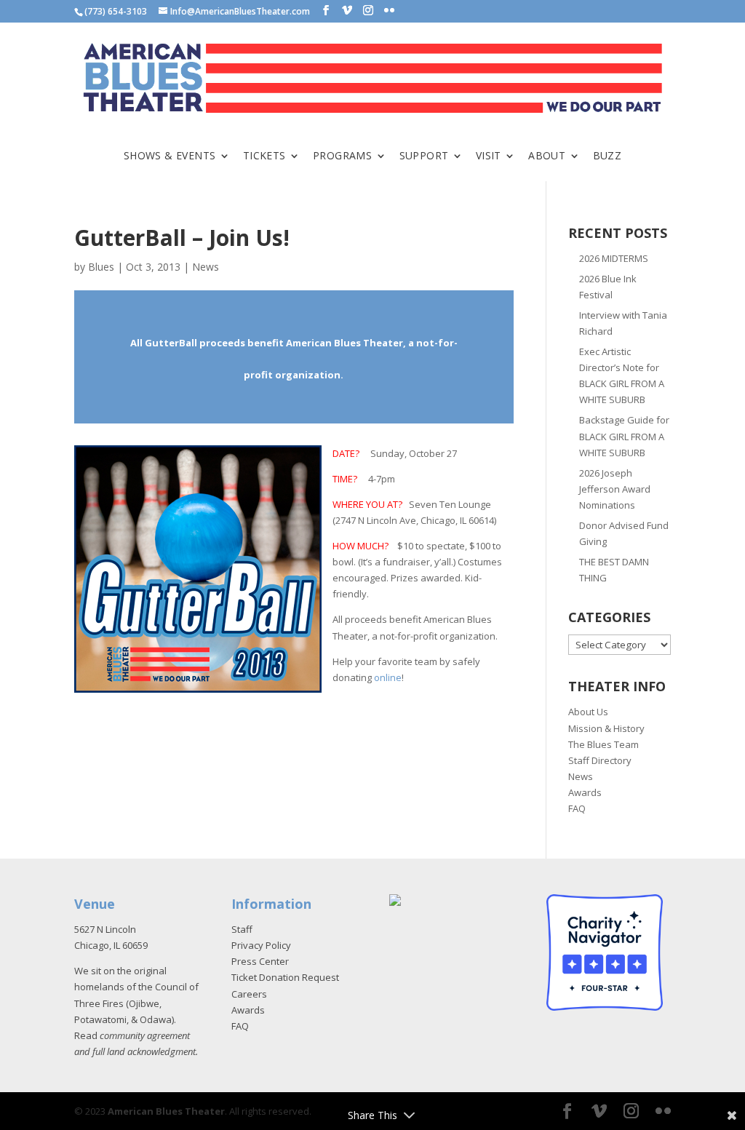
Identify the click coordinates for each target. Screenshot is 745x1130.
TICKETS (264, 156)
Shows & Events (170, 156)
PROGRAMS (342, 156)
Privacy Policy (261, 945)
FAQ (577, 808)
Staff (241, 929)
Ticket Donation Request (285, 977)
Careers (249, 993)
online (388, 677)
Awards (585, 792)
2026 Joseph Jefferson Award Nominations (614, 489)
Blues (101, 267)
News (205, 267)
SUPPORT (424, 156)
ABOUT (546, 156)
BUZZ (607, 156)
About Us (588, 711)
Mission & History (606, 728)
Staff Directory (600, 760)
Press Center (260, 961)
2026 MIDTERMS (613, 258)
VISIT (488, 156)
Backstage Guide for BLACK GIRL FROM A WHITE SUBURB (624, 435)
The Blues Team (603, 744)
